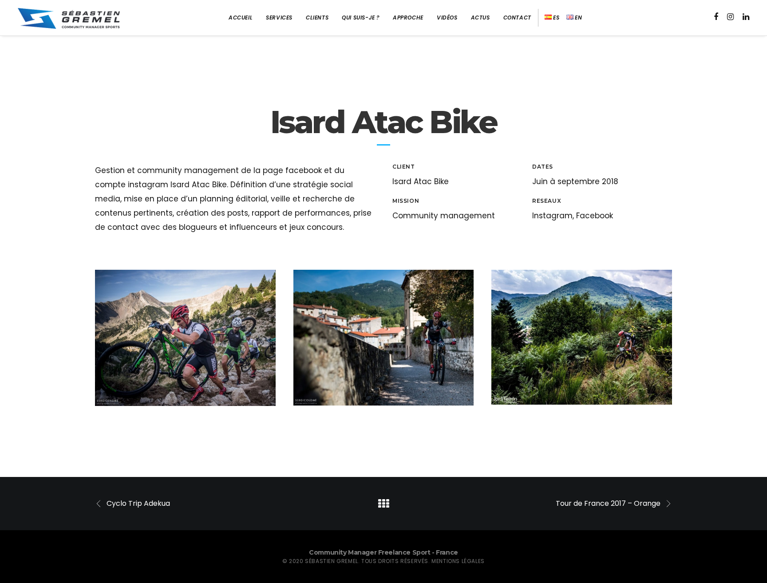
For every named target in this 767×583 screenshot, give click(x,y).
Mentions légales (458, 561)
